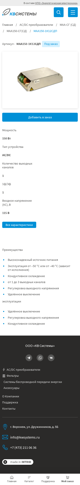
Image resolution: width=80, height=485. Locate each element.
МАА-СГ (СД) (68, 25)
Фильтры (13, 376)
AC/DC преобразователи (36, 25)
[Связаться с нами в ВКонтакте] (51, 357)
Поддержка (10, 402)
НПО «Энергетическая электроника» (56, 3)
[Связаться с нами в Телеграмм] (29, 357)
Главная (7, 25)
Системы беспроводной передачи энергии (33, 382)
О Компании (10, 396)
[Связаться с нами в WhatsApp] (40, 357)
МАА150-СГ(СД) (17, 31)
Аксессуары (11, 388)
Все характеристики (19, 225)
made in (20, 462)
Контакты (8, 409)
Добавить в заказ (40, 117)
